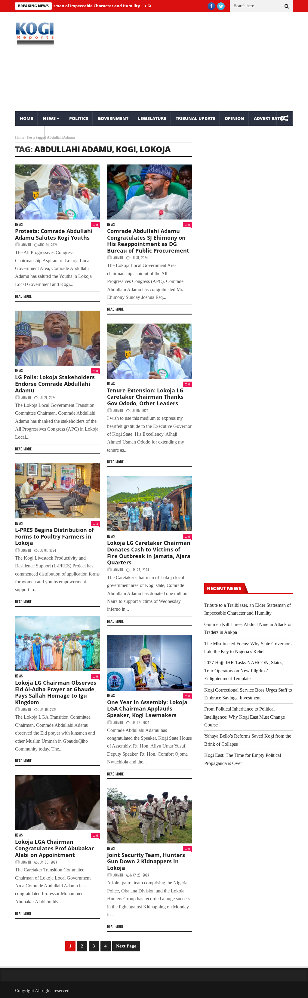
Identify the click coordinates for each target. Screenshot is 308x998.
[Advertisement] (201, 62)
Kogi (126, 149)
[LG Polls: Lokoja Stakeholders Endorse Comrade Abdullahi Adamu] (57, 338)
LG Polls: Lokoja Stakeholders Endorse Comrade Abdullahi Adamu (55, 383)
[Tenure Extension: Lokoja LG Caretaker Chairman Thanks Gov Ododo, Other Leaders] (149, 351)
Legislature (152, 118)
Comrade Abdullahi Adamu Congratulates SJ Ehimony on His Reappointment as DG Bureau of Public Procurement (148, 240)
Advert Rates (269, 118)
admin (26, 244)
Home (26, 118)
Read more (23, 296)
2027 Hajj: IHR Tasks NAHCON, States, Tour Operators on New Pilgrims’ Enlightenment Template (243, 670)
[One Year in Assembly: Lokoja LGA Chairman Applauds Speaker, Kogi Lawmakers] (149, 662)
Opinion (234, 118)
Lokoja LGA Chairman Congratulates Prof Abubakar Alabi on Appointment (54, 848)
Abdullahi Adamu (73, 149)
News (49, 118)
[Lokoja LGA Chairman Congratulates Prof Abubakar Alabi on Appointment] (57, 802)
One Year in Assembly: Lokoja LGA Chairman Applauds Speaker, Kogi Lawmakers (147, 709)
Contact (30, 133)
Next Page (126, 946)
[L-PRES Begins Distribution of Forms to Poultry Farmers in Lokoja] (57, 490)
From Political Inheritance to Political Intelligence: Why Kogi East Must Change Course (244, 716)
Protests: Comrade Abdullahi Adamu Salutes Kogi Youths (54, 234)
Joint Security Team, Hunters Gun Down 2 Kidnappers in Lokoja (146, 861)
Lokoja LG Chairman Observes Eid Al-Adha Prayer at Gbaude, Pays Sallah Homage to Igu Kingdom (55, 692)
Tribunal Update (195, 118)
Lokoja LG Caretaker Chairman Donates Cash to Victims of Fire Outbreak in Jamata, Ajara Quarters (148, 552)
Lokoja (155, 149)
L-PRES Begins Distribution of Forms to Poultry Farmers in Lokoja (54, 536)
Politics (78, 118)
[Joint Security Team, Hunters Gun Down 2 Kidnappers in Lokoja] (149, 815)
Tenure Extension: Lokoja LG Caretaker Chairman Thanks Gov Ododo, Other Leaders (145, 397)
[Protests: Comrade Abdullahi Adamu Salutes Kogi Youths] (57, 192)
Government (113, 118)
